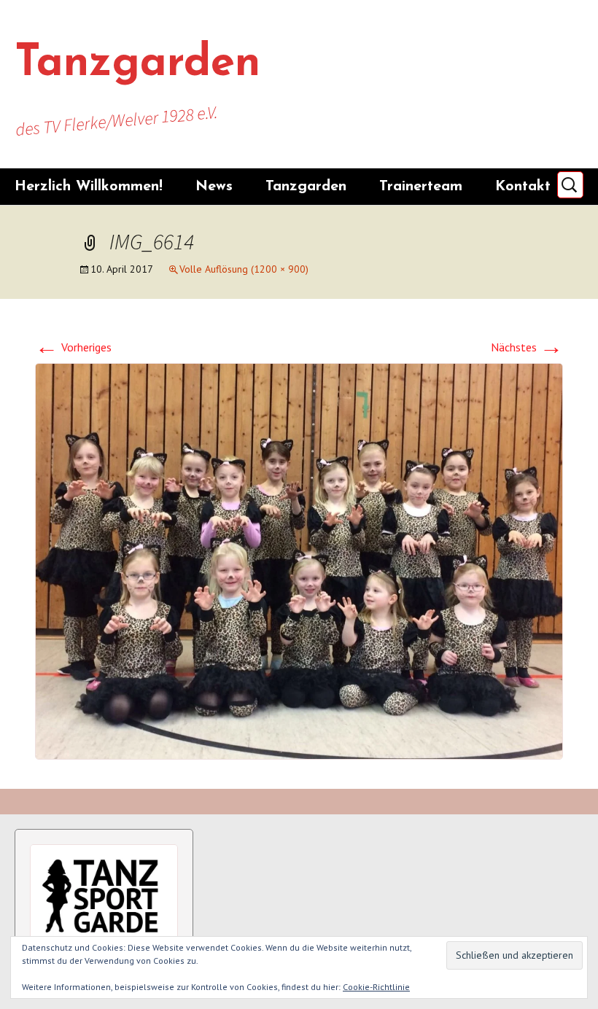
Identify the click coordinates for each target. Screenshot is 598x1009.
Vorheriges (73, 347)
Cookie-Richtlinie (376, 986)
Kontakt (523, 186)
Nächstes (527, 347)
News (214, 186)
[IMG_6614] (299, 560)
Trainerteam (420, 186)
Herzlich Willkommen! (89, 186)
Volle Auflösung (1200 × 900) (243, 269)
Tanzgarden (305, 186)
